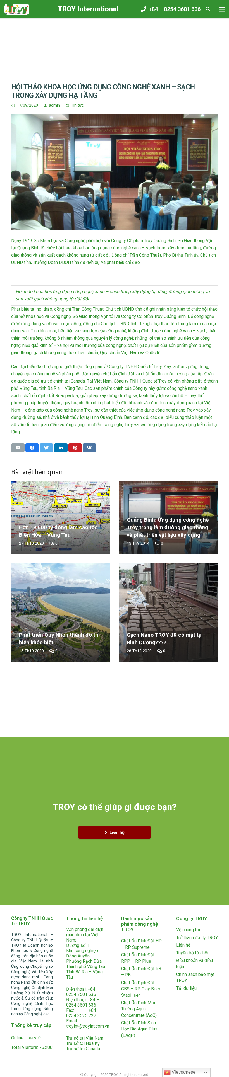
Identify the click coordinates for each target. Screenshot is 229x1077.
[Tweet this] (46, 447)
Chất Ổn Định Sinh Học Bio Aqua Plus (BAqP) (139, 1029)
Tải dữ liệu (186, 988)
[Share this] (32, 447)
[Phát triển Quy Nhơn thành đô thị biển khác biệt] (60, 612)
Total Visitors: (25, 1047)
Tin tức (77, 105)
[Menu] (221, 9)
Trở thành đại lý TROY (197, 937)
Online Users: (24, 1037)
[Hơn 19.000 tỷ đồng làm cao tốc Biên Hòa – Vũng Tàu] (60, 517)
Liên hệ (183, 945)
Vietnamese (183, 1072)
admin (54, 105)
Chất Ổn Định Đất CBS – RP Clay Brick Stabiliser (141, 989)
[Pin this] (75, 447)
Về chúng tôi (188, 929)
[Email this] (18, 447)
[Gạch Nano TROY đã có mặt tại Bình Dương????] (168, 612)
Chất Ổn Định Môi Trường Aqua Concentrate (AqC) (139, 1009)
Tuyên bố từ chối (192, 953)
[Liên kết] (16, 9)
